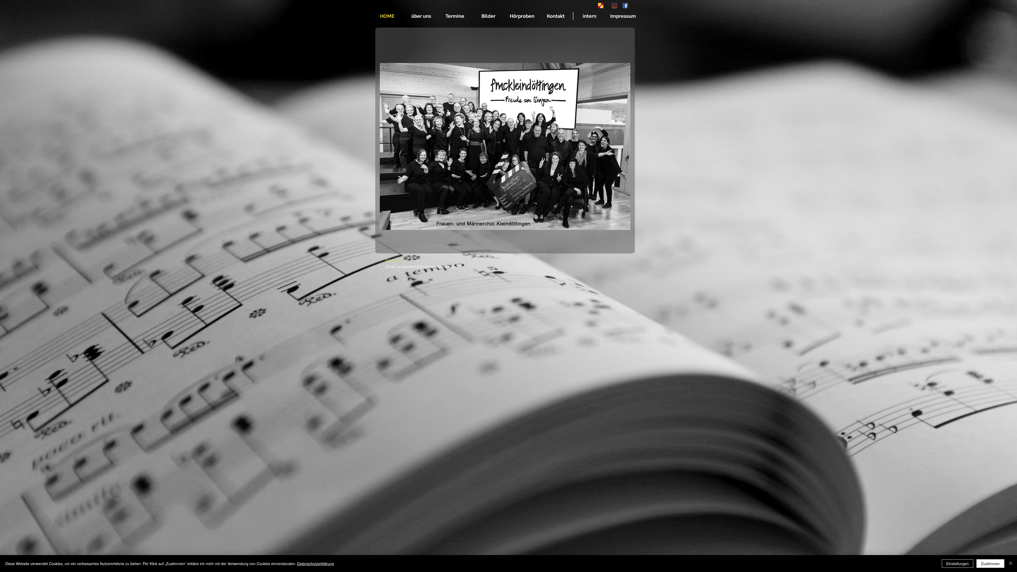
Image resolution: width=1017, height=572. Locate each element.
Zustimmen (990, 563)
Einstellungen (957, 563)
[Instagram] (614, 5)
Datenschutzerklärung (315, 563)
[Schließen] (1010, 563)
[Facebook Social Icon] (625, 5)
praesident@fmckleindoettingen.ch (429, 266)
